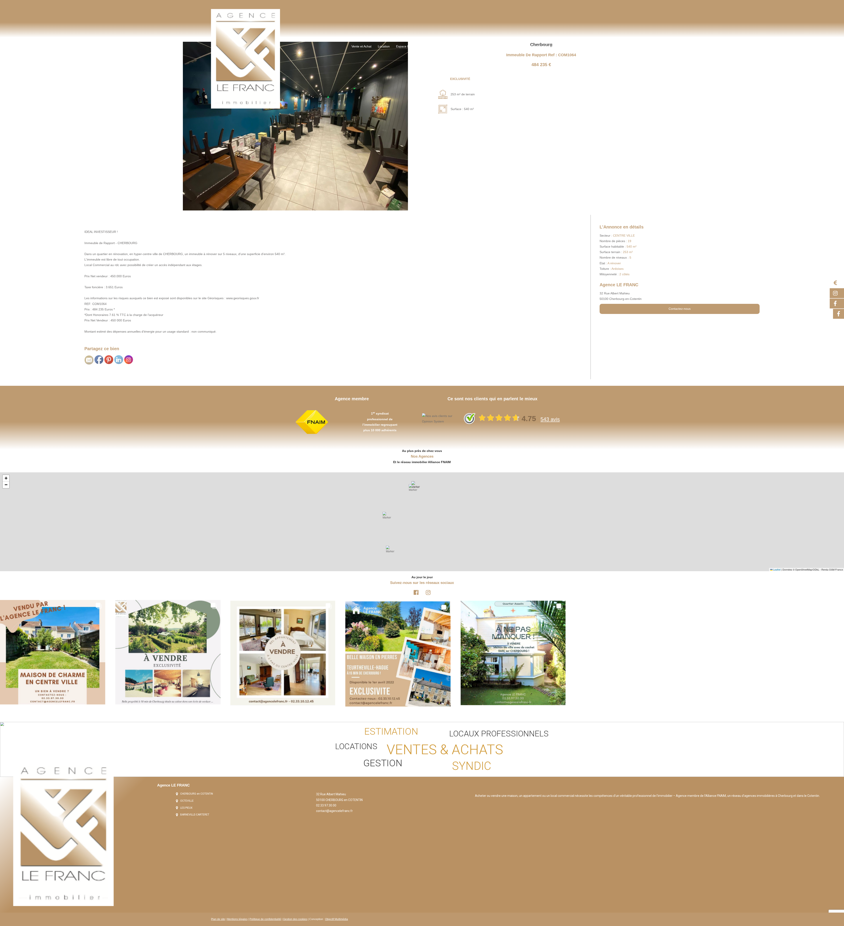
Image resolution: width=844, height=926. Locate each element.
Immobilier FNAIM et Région (535, 46)
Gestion (444, 46)
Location (384, 46)
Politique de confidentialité (265, 919)
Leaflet (776, 569)
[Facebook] (416, 592)
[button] (391, 551)
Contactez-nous (680, 308)
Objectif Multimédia (336, 919)
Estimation (425, 46)
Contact (566, 46)
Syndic (461, 46)
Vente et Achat (361, 46)
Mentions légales (237, 919)
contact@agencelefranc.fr (334, 811)
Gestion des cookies (295, 919)
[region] (422, 749)
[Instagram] (428, 592)
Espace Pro (404, 46)
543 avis (550, 419)
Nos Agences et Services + (490, 46)
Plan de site (218, 919)
